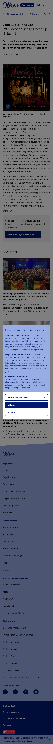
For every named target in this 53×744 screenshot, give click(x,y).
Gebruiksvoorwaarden (18, 397)
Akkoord (12, 405)
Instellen (11, 413)
